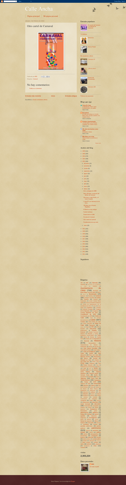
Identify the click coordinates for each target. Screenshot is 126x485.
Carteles (98, 297)
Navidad (95, 358)
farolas (90, 407)
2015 (83, 244)
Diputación (92, 325)
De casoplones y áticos (87, 56)
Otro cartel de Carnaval (89, 219)
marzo (86, 186)
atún (100, 392)
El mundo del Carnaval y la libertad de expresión (94, 26)
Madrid (91, 353)
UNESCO (83, 383)
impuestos (94, 416)
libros (96, 421)
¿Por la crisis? (92, 68)
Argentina (83, 284)
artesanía (85, 392)
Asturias (95, 286)
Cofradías (98, 307)
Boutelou (90, 295)
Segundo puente (93, 373)
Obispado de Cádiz (86, 360)
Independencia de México (89, 344)
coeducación (84, 398)
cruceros (98, 400)
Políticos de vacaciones (87, 96)
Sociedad (90, 376)
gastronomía (84, 412)
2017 (83, 239)
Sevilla (95, 375)
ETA (98, 327)
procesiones (84, 435)
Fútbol (99, 335)
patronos (88, 430)
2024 (83, 156)
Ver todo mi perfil (94, 466)
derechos (95, 402)
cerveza (86, 397)
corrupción (83, 400)
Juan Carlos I (97, 350)
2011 (83, 254)
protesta (83, 437)
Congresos (95, 311)
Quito (84, 368)
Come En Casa (86, 105)
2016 (83, 241)
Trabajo (86, 382)
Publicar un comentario (35, 88)
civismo (95, 397)
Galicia (85, 337)
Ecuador (83, 328)
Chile (94, 306)
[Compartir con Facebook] (47, 77)
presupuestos (94, 434)
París (97, 365)
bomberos (85, 395)
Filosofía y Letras (93, 333)
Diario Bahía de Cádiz (95, 321)
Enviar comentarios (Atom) (40, 99)
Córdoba (83, 321)
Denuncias (91, 37)
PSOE (82, 363)
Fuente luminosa (87, 212)
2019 (83, 233)
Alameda (95, 282)
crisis (91, 400)
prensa (85, 434)
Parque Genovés (88, 365)
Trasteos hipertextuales (89, 121)
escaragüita (95, 405)
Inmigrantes (83, 346)
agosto (86, 173)
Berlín (99, 292)
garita (95, 410)
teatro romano (86, 442)
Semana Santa (85, 375)
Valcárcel (85, 385)
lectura (96, 419)
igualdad (83, 416)
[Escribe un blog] (44, 77)
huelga (82, 414)
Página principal (33, 16)
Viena (91, 387)
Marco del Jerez (93, 355)
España (94, 330)
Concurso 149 (91, 87)
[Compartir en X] (45, 77)
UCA (94, 382)
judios (82, 419)
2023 (83, 158)
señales (85, 440)
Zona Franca (94, 388)
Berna (84, 294)
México (86, 358)
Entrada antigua (71, 96)
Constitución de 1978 (86, 316)
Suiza (97, 376)
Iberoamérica (92, 343)
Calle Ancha (39, 8)
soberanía (91, 440)
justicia (89, 419)
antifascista (92, 390)
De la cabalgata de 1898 (89, 191)
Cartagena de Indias (89, 297)
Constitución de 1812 (88, 314)
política (99, 432)
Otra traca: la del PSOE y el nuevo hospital (91, 198)
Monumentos (97, 356)
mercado (98, 422)
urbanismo (98, 444)
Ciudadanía (89, 307)
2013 (83, 249)
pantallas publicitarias (87, 426)
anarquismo (84, 390)
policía (91, 432)
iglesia (96, 414)
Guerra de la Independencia (93, 338)
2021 (83, 228)
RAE (90, 368)
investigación (93, 417)
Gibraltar (92, 337)
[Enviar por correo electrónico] (42, 77)
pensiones (95, 430)
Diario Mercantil (87, 323)
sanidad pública (97, 439)
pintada (83, 432)
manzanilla (91, 422)
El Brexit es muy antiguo (90, 209)
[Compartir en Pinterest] (49, 77)
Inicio (53, 96)
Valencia (93, 385)
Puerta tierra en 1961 (89, 214)
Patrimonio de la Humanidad (88, 366)
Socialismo (83, 376)
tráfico (82, 444)
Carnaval (35, 79)
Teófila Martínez (85, 380)
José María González (90, 348)
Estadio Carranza (93, 332)
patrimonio (96, 428)
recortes (98, 437)
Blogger (73, 481)
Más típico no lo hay (88, 136)
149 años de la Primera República (89, 206)
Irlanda (90, 346)
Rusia (90, 370)
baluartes (85, 393)
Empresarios (84, 330)
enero (85, 225)
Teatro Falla (94, 378)
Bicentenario (92, 294)
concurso (94, 398)
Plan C (99, 366)
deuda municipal (85, 404)
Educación (93, 328)
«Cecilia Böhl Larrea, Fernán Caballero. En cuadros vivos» (89, 123)
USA (89, 383)
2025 (83, 153)
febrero (86, 189)
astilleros (92, 392)
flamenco (83, 409)
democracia (86, 402)
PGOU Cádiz (95, 361)
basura (99, 393)
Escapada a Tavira (87, 132)
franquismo (93, 409)
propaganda (94, 435)
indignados (83, 417)
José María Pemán (86, 350)
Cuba (91, 317)
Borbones (83, 295)
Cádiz (93, 320)
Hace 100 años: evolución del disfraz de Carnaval (91, 194)
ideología (89, 414)
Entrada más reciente (33, 96)
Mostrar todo (98, 143)
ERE (92, 327)
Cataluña (86, 299)
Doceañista (85, 112)
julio (85, 176)
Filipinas (83, 333)
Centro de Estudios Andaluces (93, 302)
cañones (92, 395)
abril (85, 183)
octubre (86, 168)
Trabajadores (97, 380)
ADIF (87, 282)
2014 (83, 246)
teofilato (96, 442)
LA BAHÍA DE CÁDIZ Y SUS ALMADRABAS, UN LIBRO (89, 107)
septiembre (87, 171)
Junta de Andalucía (89, 351)
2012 (83, 251)
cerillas (99, 395)
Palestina (91, 363)
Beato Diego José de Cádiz (88, 292)
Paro (99, 363)
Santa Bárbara (85, 371)
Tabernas (83, 378)
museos (95, 424)
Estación (83, 332)
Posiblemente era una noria (90, 222)
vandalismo (87, 445)
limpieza (83, 422)
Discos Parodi (92, 47)
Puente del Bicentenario (91, 78)
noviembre (87, 166)
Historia (97, 341)
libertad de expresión (86, 421)
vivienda (83, 447)
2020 (83, 231)
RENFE (96, 368)
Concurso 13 (91, 59)
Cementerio (83, 301)
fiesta (96, 407)
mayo (85, 181)
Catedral (95, 299)
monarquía (86, 424)
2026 (83, 151)
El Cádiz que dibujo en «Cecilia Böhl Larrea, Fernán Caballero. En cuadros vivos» (91, 116)
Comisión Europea (87, 309)
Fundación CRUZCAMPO (87, 335)
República (83, 370)
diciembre (86, 163)
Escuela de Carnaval (89, 217)
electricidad (87, 405)
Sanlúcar (96, 370)
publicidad (90, 437)
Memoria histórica (85, 356)
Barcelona (95, 290)
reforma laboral (87, 439)
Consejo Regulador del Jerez (89, 312)
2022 (83, 161)
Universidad (97, 383)
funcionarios (84, 411)
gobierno (95, 412)
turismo (89, 444)
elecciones (97, 404)
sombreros (98, 440)
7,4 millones (84, 34)
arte (100, 390)
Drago (87, 327)
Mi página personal (50, 16)
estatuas (83, 407)
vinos (95, 446)
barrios (93, 393)
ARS (93, 464)
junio (85, 178)
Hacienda (86, 341)
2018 (83, 236)
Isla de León (97, 346)
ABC (82, 282)
